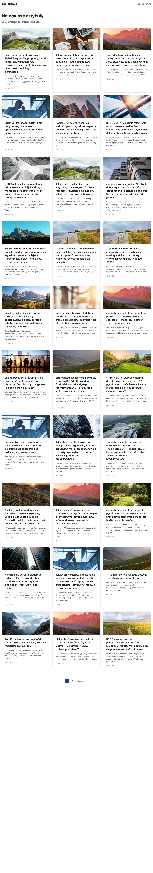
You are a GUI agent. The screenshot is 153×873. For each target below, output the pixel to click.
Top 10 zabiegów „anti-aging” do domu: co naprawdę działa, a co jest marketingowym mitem (25, 642)
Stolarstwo (9, 4)
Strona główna (144, 4)
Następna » (82, 681)
